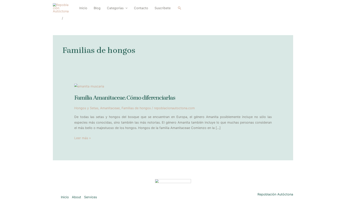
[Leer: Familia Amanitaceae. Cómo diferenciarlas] (89, 86)
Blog (97, 8)
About (76, 197)
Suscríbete (163, 8)
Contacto (141, 8)
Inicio (83, 8)
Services (90, 197)
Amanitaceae (110, 108)
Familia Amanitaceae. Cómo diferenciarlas (124, 97)
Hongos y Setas (86, 108)
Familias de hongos (136, 108)
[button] (126, 8)
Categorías (115, 8)
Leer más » (82, 138)
